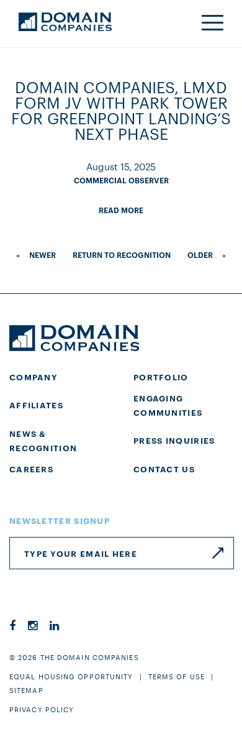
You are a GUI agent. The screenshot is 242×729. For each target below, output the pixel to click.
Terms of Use (176, 676)
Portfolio (161, 376)
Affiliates (36, 404)
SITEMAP (26, 690)
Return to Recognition (122, 254)
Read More (121, 209)
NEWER (42, 254)
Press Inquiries (174, 440)
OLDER (200, 254)
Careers (31, 468)
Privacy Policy (41, 709)
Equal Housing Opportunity (71, 676)
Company (33, 376)
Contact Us (164, 468)
